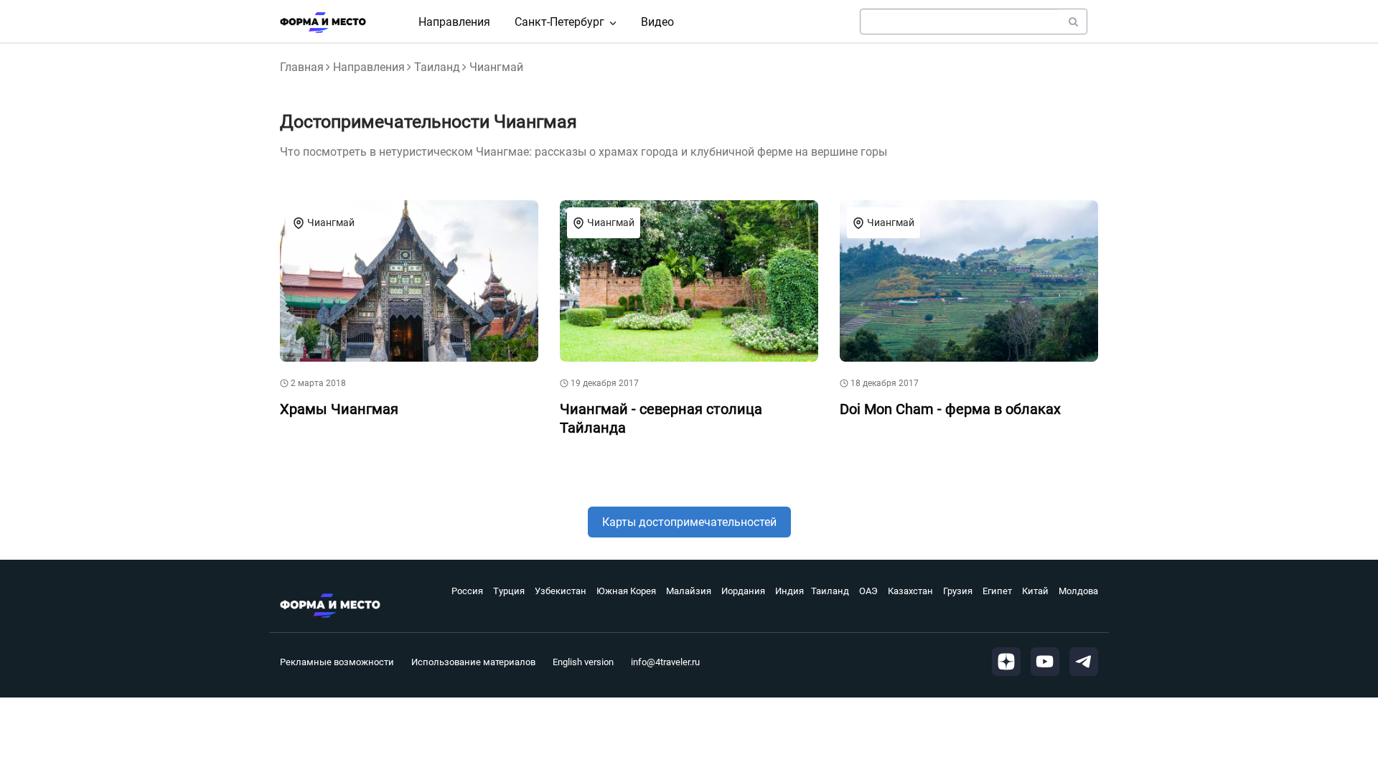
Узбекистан (560, 591)
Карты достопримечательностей (689, 522)
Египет (997, 591)
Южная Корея (626, 591)
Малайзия (688, 591)
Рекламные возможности (337, 662)
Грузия (957, 591)
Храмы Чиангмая (339, 409)
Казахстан (910, 591)
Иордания (743, 591)
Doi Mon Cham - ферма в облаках (950, 409)
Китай (1035, 591)
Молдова (1078, 591)
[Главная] (323, 22)
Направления (454, 22)
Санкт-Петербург (559, 22)
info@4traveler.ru (665, 662)
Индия (789, 591)
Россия (467, 591)
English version (583, 662)
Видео (657, 22)
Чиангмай (331, 222)
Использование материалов (473, 662)
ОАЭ (868, 591)
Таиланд (437, 67)
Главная (302, 67)
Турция (509, 591)
